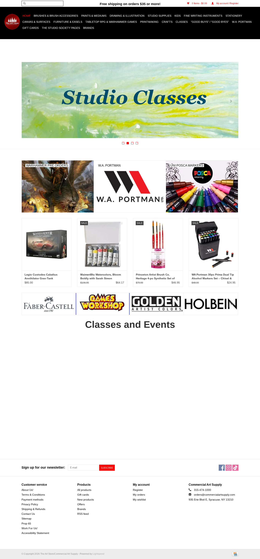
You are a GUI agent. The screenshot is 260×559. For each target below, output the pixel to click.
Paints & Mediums (93, 15)
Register (138, 489)
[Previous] (29, 101)
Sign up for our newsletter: (43, 467)
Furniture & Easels (67, 21)
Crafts (167, 21)
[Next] (231, 101)
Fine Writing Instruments (203, 15)
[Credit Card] (234, 554)
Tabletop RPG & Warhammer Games (111, 21)
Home (26, 15)
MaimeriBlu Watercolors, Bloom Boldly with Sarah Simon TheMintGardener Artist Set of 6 (100, 276)
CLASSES (182, 21)
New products (85, 499)
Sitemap (26, 518)
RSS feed (83, 513)
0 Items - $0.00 (199, 3)
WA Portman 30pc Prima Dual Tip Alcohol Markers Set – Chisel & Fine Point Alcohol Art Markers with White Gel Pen (213, 276)
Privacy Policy (30, 504)
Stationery (234, 15)
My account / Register (227, 3)
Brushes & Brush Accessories (56, 15)
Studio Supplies (159, 15)
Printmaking (149, 21)
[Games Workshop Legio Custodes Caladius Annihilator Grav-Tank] (47, 244)
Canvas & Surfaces (36, 21)
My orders (139, 494)
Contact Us (28, 513)
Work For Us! (29, 528)
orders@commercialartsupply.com (214, 494)
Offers (81, 504)
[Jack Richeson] (211, 304)
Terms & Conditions (33, 494)
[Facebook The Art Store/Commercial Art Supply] (222, 468)
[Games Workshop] (49, 304)
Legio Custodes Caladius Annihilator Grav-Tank (41, 276)
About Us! (27, 489)
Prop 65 (26, 523)
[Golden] (103, 304)
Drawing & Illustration (127, 15)
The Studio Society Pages (61, 27)
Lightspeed (98, 554)
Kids (178, 15)
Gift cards (30, 27)
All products (84, 489)
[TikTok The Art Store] (235, 468)
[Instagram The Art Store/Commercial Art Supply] (229, 468)
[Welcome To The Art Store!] (130, 100)
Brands (88, 27)
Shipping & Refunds (33, 509)
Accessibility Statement (35, 533)
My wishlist (139, 499)
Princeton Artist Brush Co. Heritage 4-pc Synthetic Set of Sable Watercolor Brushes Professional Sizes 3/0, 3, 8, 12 (155, 276)
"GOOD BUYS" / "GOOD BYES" (210, 21)
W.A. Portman (242, 21)
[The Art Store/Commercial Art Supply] (12, 22)
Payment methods (32, 499)
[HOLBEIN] (157, 304)
